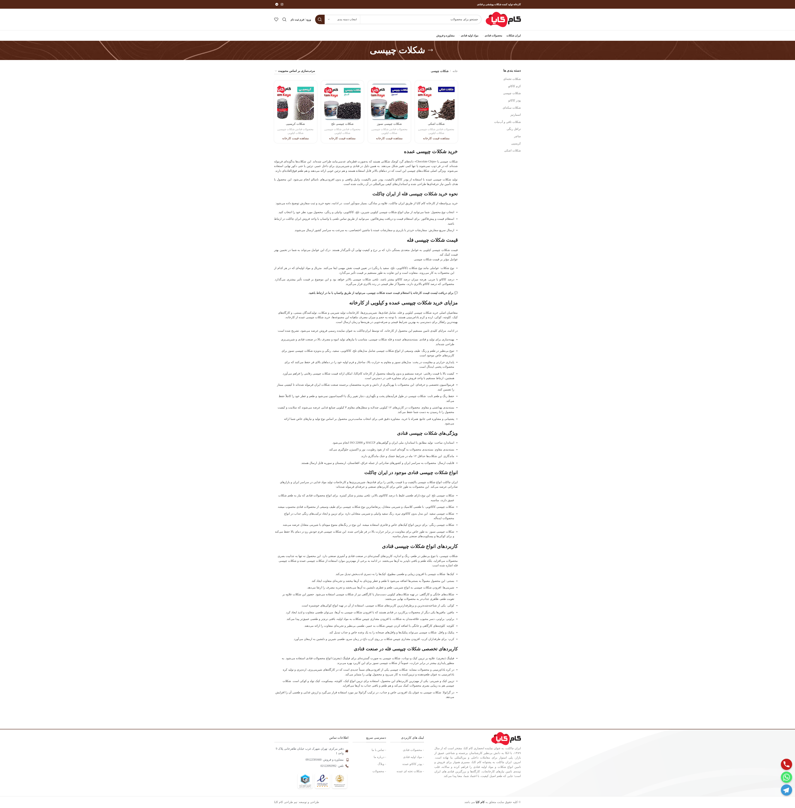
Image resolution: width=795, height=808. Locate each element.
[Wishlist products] (276, 19)
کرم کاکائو (514, 86)
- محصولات (379, 771)
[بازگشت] (430, 50)
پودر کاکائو (514, 100)
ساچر (517, 136)
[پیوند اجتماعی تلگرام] (276, 4)
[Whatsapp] (786, 777)
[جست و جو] (320, 19)
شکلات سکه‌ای (512, 107)
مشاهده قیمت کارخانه (436, 138)
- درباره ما (380, 757)
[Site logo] (503, 19)
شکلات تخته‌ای (512, 78)
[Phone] (786, 764)
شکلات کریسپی (295, 123)
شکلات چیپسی (512, 93)
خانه (455, 71)
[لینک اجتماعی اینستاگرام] (281, 4)
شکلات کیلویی (436, 132)
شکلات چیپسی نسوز (389, 123)
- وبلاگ (382, 764)
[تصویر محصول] (389, 102)
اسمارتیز (515, 114)
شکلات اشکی (512, 150)
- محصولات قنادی (413, 750)
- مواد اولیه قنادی (413, 757)
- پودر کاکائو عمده (413, 764)
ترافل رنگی (514, 129)
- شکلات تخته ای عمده (410, 771)
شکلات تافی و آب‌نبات (507, 122)
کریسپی (516, 143)
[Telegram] (786, 790)
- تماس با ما (379, 750)
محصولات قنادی (445, 129)
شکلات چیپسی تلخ (342, 123)
